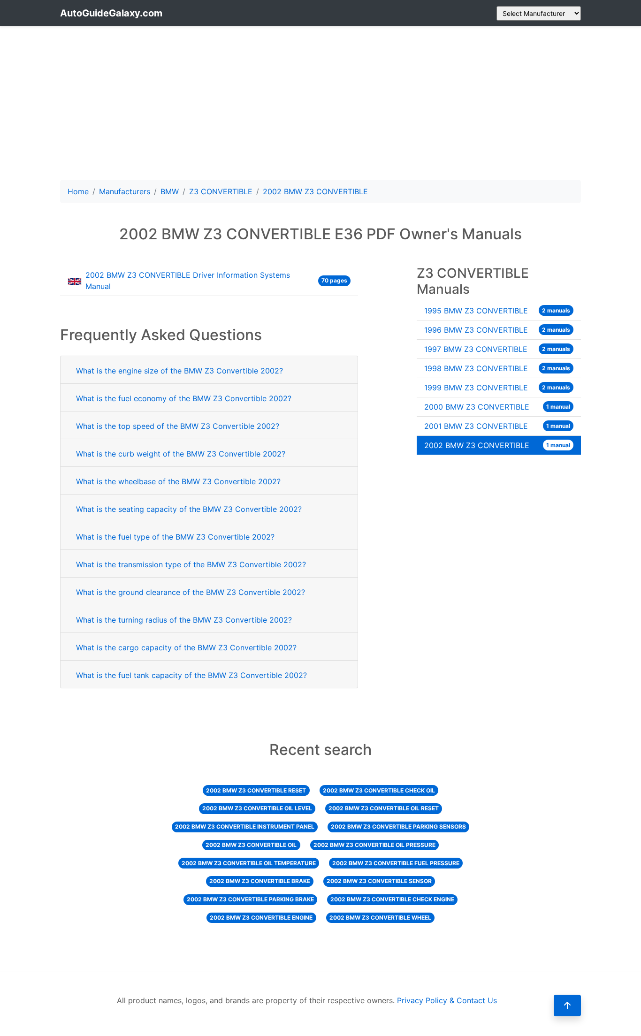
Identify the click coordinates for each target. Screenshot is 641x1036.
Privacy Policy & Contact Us (447, 1000)
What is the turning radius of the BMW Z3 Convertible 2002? (184, 620)
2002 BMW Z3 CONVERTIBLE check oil (379, 790)
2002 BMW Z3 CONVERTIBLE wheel (380, 917)
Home (78, 191)
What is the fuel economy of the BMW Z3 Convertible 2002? (183, 398)
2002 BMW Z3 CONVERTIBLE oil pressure (374, 844)
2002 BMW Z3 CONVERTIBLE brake (259, 880)
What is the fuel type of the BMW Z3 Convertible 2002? (175, 536)
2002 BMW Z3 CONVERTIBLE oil (251, 844)
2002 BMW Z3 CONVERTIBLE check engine (392, 899)
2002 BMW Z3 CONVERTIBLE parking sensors (398, 826)
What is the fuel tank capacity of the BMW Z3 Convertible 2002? (191, 675)
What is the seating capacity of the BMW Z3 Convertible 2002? (189, 509)
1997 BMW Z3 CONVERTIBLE (497, 349)
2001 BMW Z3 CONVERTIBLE (497, 426)
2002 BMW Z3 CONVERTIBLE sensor (379, 880)
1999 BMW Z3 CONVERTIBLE (497, 387)
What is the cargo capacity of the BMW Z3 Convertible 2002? (186, 647)
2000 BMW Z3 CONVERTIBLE (497, 406)
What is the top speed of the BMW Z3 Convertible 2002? (177, 426)
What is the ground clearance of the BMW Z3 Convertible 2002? (190, 592)
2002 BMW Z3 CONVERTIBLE (497, 445)
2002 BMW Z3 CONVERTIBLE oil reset (383, 808)
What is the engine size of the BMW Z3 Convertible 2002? (179, 370)
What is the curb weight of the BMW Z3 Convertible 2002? (180, 453)
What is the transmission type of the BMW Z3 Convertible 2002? (191, 564)
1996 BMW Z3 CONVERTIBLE (497, 330)
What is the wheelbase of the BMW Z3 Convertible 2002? (178, 481)
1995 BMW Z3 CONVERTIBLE (497, 310)
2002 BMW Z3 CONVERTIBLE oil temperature (249, 863)
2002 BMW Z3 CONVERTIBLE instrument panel (244, 826)
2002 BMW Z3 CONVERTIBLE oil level (257, 808)
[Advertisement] (320, 103)
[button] (567, 1005)
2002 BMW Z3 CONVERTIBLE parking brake (250, 899)
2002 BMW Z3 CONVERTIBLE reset (256, 790)
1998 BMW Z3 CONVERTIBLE (497, 368)
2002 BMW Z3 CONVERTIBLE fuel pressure (395, 863)
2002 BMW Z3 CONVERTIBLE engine (261, 917)
